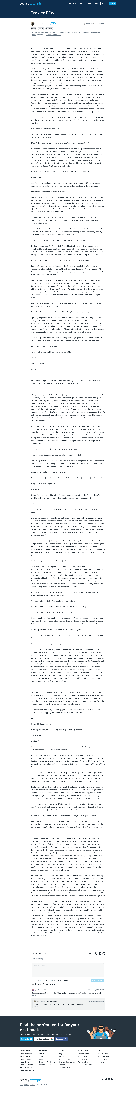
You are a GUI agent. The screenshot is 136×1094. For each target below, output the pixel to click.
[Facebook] (112, 1079)
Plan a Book (82, 1059)
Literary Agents (103, 1059)
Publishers (101, 1062)
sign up (42, 980)
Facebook (60, 1039)
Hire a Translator (26, 1068)
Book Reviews (103, 1054)
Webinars (62, 1065)
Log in (113, 3)
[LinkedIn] (109, 1079)
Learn (89, 3)
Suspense (49, 28)
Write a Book (82, 1056)
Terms (26, 1085)
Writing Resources (85, 1065)
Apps (44, 4)
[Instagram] (105, 1079)
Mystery (41, 28)
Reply (34, 995)
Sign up (104, 3)
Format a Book (83, 1062)
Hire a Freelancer (26, 1054)
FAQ (21, 1085)
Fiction (33, 28)
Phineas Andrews (51, 1001)
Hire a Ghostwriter (26, 1065)
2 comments (100, 24)
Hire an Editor (25, 1056)
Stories (81, 3)
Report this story (37, 959)
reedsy (30, 3)
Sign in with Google (42, 1039)
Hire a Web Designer (27, 1070)
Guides (61, 1056)
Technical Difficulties (53, 35)
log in (50, 980)
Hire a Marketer (25, 1062)
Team (41, 1056)
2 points (42, 1001)
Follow (53, 23)
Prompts (72, 3)
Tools (96, 3)
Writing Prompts (104, 1056)
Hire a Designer (25, 1059)
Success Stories (45, 1065)
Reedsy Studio (83, 1054)
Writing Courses (64, 1059)
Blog (60, 1054)
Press (41, 1059)
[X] (102, 1079)
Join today (25, 1039)
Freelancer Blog (64, 1068)
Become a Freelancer (47, 1062)
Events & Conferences (67, 1062)
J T (45, 990)
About (41, 1054)
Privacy (32, 1085)
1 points (40, 990)
